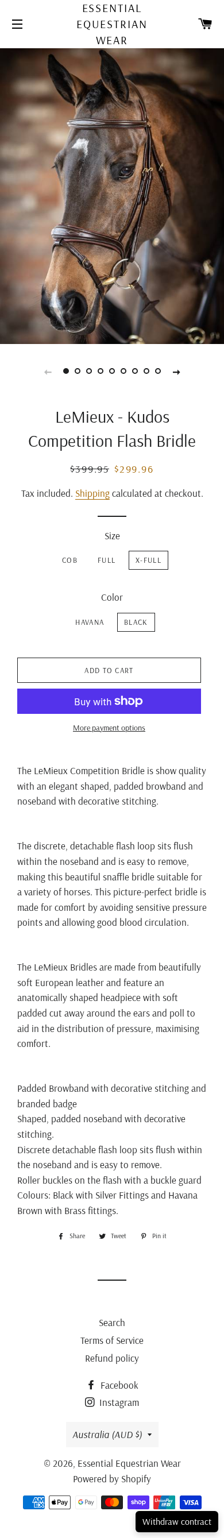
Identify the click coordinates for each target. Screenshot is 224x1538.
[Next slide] (176, 371)
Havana (89, 622)
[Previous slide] (47, 371)
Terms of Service (112, 1340)
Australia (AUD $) (107, 1434)
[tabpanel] (112, 194)
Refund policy (112, 1358)
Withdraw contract (176, 1521)
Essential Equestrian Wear (112, 24)
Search (112, 1322)
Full (106, 560)
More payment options (109, 727)
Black (136, 622)
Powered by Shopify (112, 1479)
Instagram (118, 1402)
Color (112, 597)
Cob (70, 560)
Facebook (118, 1385)
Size (112, 536)
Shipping (92, 493)
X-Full (148, 560)
